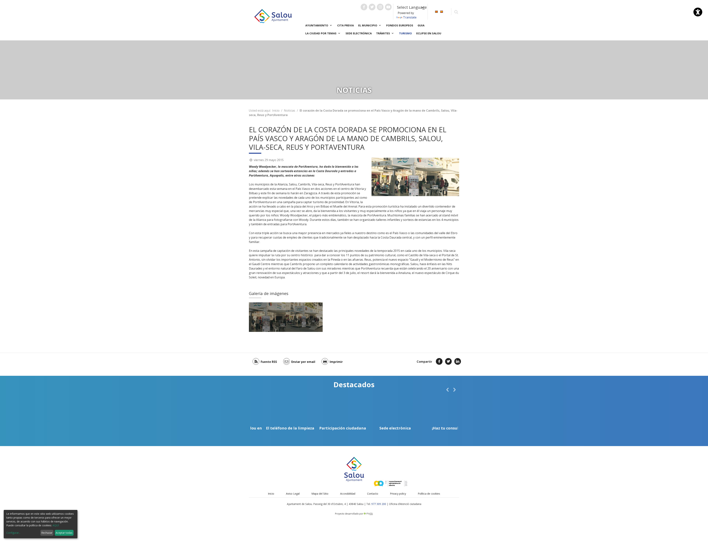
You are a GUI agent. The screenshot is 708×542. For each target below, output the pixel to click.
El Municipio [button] (368, 25)
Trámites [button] (383, 33)
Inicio (276, 110)
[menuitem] (436, 11)
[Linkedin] (457, 361)
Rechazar (46, 532)
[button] (447, 389)
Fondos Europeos (399, 25)
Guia (421, 25)
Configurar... (13, 532)
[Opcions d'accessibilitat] (697, 12)
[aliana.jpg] (267, 317)
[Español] (441, 11)
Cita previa (345, 25)
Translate (410, 17)
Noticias (289, 110)
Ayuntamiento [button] (317, 25)
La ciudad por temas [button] (321, 33)
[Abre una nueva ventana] (364, 7)
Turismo (405, 33)
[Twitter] (448, 361)
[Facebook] (439, 361)
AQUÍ (56, 525)
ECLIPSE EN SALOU (428, 33)
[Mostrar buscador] (456, 12)
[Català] (436, 11)
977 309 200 (378, 504)
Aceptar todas (64, 532)
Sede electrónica (359, 33)
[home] (273, 16)
